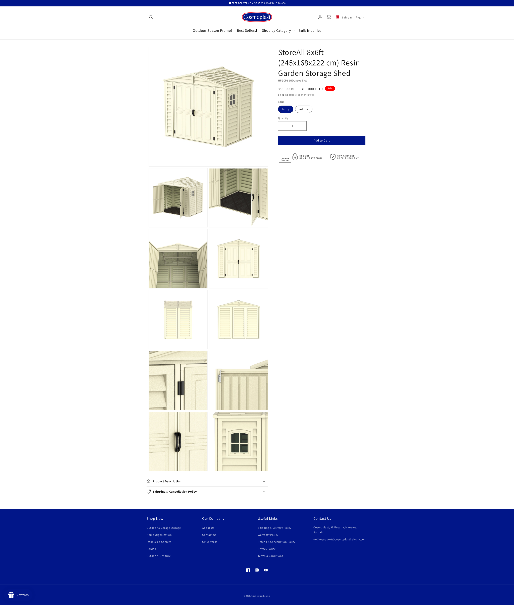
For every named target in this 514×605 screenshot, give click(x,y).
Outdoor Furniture (159, 556)
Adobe (303, 109)
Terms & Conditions (270, 556)
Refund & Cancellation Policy (276, 542)
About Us (208, 528)
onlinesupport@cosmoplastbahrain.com (339, 539)
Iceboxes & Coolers (159, 542)
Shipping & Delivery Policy (274, 528)
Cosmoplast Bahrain (260, 596)
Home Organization (159, 535)
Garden (151, 549)
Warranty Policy (268, 535)
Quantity (283, 118)
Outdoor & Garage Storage (164, 528)
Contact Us (209, 535)
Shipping (283, 94)
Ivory (285, 109)
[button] (151, 17)
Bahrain (346, 17)
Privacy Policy (266, 549)
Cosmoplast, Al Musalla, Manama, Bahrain (335, 530)
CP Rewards (209, 542)
